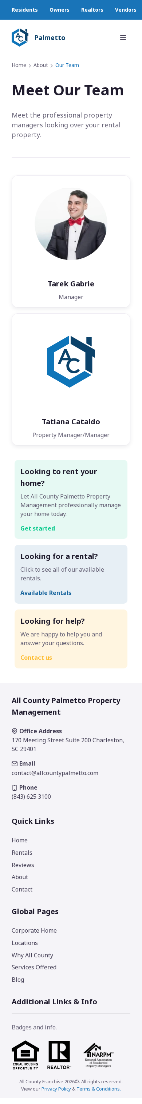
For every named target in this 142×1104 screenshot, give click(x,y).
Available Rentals (45, 593)
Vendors (126, 9)
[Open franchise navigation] (123, 37)
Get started (37, 528)
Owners (60, 9)
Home (19, 64)
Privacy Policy (56, 1088)
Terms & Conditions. (98, 1088)
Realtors (92, 9)
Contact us (36, 658)
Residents (25, 9)
